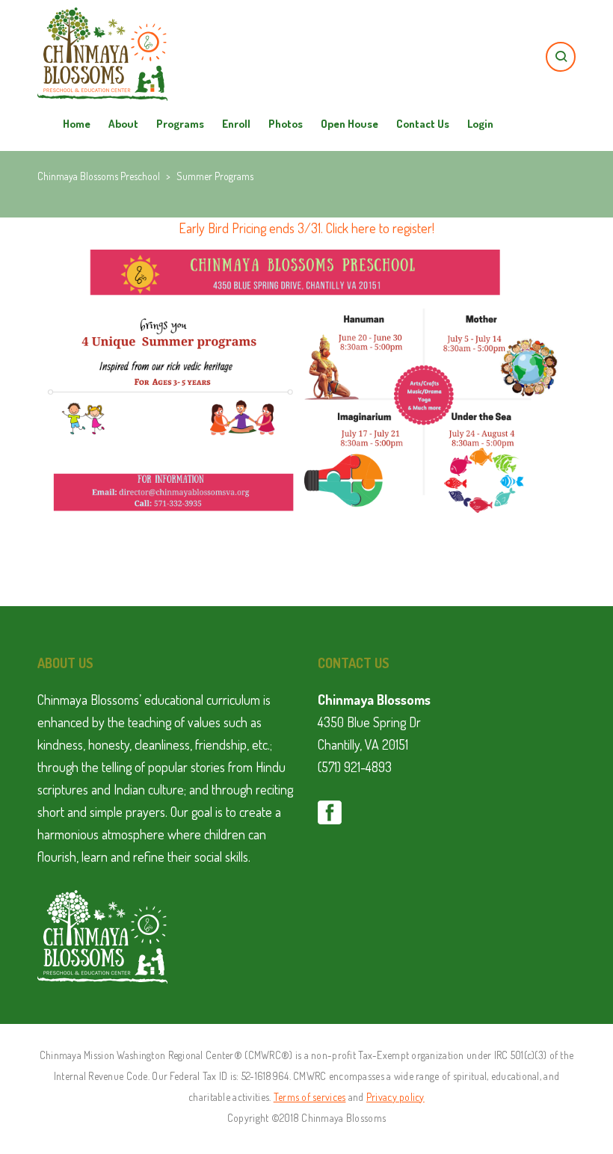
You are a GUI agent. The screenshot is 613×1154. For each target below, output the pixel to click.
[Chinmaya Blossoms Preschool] (102, 29)
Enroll (236, 124)
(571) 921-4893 (355, 767)
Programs (180, 124)
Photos (285, 124)
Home (76, 124)
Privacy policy (395, 1096)
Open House (349, 124)
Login (480, 124)
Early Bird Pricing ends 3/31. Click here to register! (306, 228)
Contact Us (422, 124)
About (123, 124)
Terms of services (310, 1096)
